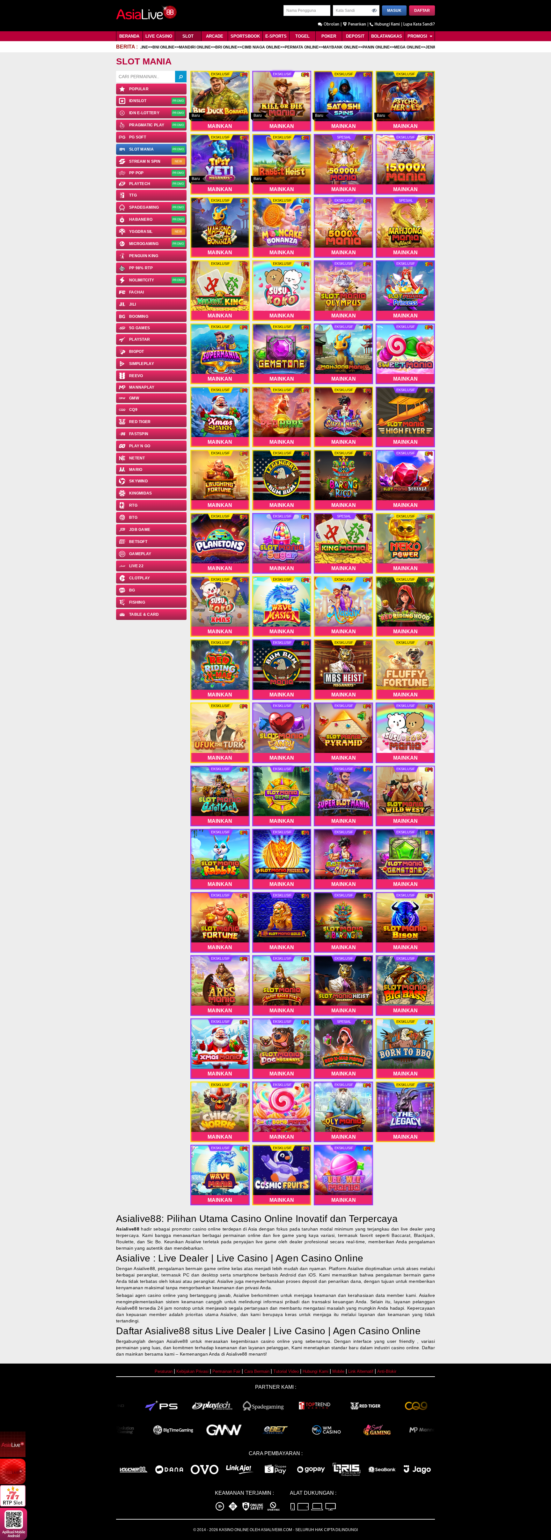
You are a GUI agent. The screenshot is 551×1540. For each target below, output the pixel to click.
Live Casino (158, 36)
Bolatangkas (386, 36)
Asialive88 (127, 1228)
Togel (302, 36)
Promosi (418, 36)
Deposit (355, 36)
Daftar (422, 10)
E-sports (276, 36)
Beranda (129, 36)
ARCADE (214, 36)
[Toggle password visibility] (374, 10)
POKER (328, 36)
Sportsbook (245, 36)
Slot (188, 36)
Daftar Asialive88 (153, 1331)
